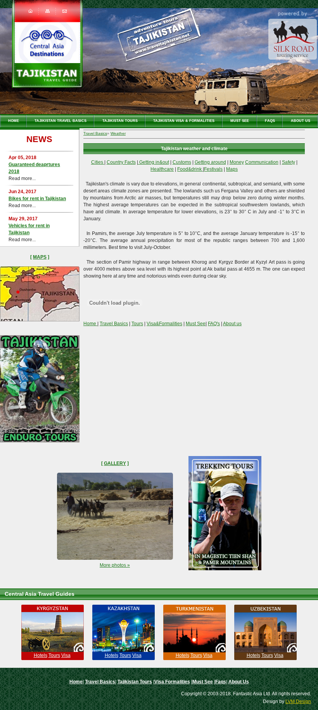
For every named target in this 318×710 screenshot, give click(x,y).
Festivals (213, 169)
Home (13, 121)
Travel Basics (95, 133)
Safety (288, 162)
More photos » (115, 565)
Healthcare (162, 169)
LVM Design (298, 701)
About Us (300, 121)
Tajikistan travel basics (60, 121)
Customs (182, 162)
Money (237, 162)
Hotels (40, 655)
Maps (40, 257)
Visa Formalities (172, 681)
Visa (66, 655)
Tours (137, 323)
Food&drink (190, 169)
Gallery (115, 463)
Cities (97, 162)
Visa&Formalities (164, 323)
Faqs (270, 121)
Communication (261, 162)
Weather (118, 133)
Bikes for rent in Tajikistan (37, 198)
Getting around (210, 162)
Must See (239, 121)
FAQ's (214, 323)
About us (232, 323)
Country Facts (121, 162)
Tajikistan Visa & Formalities (183, 121)
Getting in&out (153, 162)
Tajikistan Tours (120, 121)
